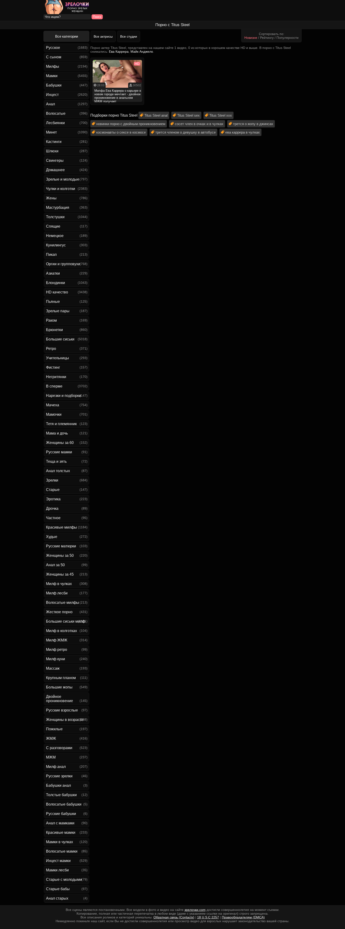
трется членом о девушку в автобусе (185, 132)
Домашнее (55, 170)
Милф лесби (57, 593)
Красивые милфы (61, 527)
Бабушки (53, 85)
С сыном (53, 57)
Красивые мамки (60, 832)
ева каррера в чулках (242, 132)
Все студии (128, 36)
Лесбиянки (55, 123)
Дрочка (52, 508)
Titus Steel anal (156, 115)
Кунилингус (56, 245)
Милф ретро (56, 650)
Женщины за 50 (60, 555)
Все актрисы (103, 36)
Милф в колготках (61, 631)
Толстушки (55, 217)
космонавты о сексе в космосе (121, 132)
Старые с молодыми (64, 880)
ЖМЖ (51, 738)
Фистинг (53, 367)
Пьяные (53, 302)
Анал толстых (58, 471)
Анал (50, 104)
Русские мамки (59, 452)
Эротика (53, 499)
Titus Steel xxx (220, 115)
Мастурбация (57, 208)
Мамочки (53, 414)
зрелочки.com (195, 910)
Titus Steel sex (188, 115)
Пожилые (54, 729)
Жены (51, 198)
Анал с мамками (60, 823)
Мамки (52, 76)
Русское (53, 48)
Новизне (250, 38)
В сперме (54, 386)
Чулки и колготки (60, 189)
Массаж (53, 668)
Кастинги (53, 142)
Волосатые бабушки (63, 804)
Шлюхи (52, 151)
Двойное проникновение (59, 699)
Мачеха (52, 405)
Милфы (52, 66)
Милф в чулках (59, 584)
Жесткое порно (59, 612)
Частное (53, 518)
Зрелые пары (57, 311)
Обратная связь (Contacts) (173, 917)
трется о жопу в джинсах (253, 124)
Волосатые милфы (62, 603)
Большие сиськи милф (65, 621)
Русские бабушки (61, 814)
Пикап (51, 255)
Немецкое (55, 236)
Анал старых (57, 898)
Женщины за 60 (60, 443)
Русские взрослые (62, 710)
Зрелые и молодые (62, 179)
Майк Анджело (141, 51)
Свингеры (55, 160)
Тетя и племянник (61, 424)
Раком (51, 320)
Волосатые (55, 113)
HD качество (57, 292)
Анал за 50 (55, 565)
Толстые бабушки (61, 795)
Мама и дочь (57, 433)
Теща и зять (56, 461)
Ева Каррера (119, 51)
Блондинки (55, 283)
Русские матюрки (61, 546)
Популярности (287, 38)
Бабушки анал (58, 785)
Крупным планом (61, 678)
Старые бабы (58, 889)
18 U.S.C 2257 (208, 917)
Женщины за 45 (60, 574)
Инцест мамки (58, 861)
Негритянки (56, 377)
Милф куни (55, 659)
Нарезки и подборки (63, 396)
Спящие (53, 226)
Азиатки (53, 273)
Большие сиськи (60, 339)
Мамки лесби (57, 870)
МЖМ (51, 757)
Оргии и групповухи (63, 264)
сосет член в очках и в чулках (199, 124)
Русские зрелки (59, 776)
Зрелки (52, 480)
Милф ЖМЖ (56, 640)
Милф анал (56, 767)
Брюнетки (54, 330)
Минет (51, 132)
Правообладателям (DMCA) (243, 917)
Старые (53, 490)
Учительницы (57, 358)
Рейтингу (267, 38)
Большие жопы (59, 687)
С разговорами (59, 748)
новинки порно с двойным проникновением (130, 124)
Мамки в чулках (59, 842)
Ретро (51, 349)
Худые (51, 537)
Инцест (52, 95)
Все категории (66, 36)
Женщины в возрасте (65, 720)
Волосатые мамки (61, 851)
